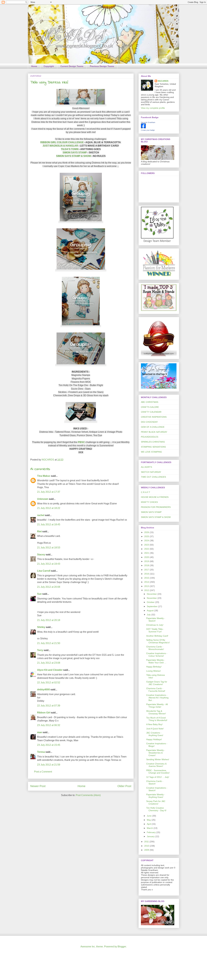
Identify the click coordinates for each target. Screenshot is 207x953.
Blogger (122, 946)
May (149, 820)
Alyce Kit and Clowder (50, 670)
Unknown (42, 499)
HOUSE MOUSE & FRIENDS (155, 497)
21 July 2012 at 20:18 (48, 620)
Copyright (49, 66)
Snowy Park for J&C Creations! (155, 802)
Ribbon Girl (43, 712)
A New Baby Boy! (154, 724)
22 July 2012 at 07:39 (48, 705)
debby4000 (43, 689)
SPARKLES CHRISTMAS (153, 442)
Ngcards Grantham (148, 122)
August (150, 610)
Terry (40, 650)
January (151, 836)
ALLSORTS (146, 467)
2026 (147, 532)
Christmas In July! (154, 625)
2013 (147, 586)
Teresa (41, 752)
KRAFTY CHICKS (149, 502)
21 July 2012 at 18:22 (48, 508)
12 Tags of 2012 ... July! (157, 777)
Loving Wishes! (153, 671)
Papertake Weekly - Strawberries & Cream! (155, 753)
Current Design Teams (71, 66)
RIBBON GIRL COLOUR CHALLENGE (62, 142)
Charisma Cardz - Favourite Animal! (155, 689)
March (150, 828)
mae (39, 732)
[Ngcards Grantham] (143, 127)
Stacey (41, 554)
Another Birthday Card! (157, 636)
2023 (147, 545)
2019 (147, 561)
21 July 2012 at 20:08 (48, 587)
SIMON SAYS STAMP (75, 152)
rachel (40, 515)
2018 (147, 565)
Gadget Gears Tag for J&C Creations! (156, 682)
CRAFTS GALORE (150, 407)
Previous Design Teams (102, 66)
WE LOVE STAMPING (151, 452)
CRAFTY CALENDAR (151, 412)
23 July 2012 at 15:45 (48, 745)
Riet (39, 531)
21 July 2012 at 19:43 (48, 564)
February (151, 832)
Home (34, 66)
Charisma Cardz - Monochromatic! (155, 647)
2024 (147, 540)
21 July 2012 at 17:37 (48, 492)
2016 (147, 574)
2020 (147, 557)
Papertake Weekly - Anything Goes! (155, 795)
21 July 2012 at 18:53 (48, 547)
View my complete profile (153, 108)
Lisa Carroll (43, 570)
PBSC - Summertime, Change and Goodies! (158, 771)
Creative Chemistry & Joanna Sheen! (156, 764)
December (152, 594)
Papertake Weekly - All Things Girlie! (157, 705)
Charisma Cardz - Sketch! (154, 782)
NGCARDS (163, 81)
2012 (147, 590)
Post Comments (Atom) (88, 795)
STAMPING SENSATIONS (153, 447)
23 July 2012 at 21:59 (48, 764)
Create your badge (148, 130)
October (151, 602)
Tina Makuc (43, 476)
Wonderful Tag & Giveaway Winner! (156, 712)
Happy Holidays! (154, 739)
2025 (147, 536)
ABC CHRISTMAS (149, 402)
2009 (147, 850)
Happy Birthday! (154, 666)
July (149, 614)
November (152, 598)
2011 (146, 841)
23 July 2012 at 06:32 (48, 725)
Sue (39, 594)
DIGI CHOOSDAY (149, 422)
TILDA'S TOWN (69, 149)
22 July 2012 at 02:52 (48, 682)
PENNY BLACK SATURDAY (154, 432)
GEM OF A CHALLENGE (152, 427)
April (149, 824)
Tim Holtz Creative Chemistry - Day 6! (156, 809)
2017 (147, 569)
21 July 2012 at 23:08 (48, 662)
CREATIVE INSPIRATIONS (154, 417)
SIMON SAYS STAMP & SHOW (73, 156)
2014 (147, 582)
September (152, 606)
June (149, 816)
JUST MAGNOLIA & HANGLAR (60, 145)
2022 (147, 549)
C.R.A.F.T (145, 492)
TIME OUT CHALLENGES (153, 477)
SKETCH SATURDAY (151, 472)
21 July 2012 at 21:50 (48, 643)
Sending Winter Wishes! (157, 759)
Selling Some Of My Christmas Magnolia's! (158, 641)
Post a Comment (43, 771)
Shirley (41, 627)
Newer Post (37, 786)
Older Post (124, 786)
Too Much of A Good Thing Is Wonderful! (156, 718)
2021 (147, 553)
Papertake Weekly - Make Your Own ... (156, 661)
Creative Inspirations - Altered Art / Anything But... (157, 697)
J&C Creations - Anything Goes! (154, 733)
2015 (147, 578)
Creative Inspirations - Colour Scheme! (156, 654)
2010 (147, 846)
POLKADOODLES (149, 437)
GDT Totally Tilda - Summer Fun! (155, 630)
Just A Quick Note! (155, 728)
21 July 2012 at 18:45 (48, 524)
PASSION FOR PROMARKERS (156, 507)
